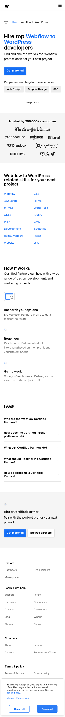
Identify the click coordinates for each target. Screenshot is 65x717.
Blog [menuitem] (7, 617)
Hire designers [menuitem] (42, 570)
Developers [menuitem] (40, 609)
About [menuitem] (8, 645)
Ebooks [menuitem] (9, 624)
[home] (6, 6)
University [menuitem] (10, 602)
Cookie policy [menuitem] (41, 673)
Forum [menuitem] (37, 594)
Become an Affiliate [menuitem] (45, 652)
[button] (32, 421)
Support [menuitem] (9, 594)
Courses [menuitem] (9, 609)
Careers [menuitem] (9, 652)
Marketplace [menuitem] (12, 577)
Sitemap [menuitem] (38, 645)
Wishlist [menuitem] (38, 617)
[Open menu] (60, 5)
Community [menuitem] (40, 602)
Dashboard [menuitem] (11, 570)
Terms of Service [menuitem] (14, 673)
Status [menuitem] (37, 624)
